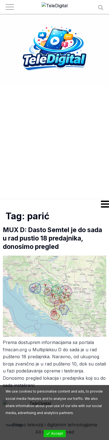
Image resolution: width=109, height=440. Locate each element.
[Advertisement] (54, 142)
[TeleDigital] (55, 5)
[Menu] (54, 204)
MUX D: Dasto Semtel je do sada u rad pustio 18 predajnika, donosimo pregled (52, 238)
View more (14, 425)
